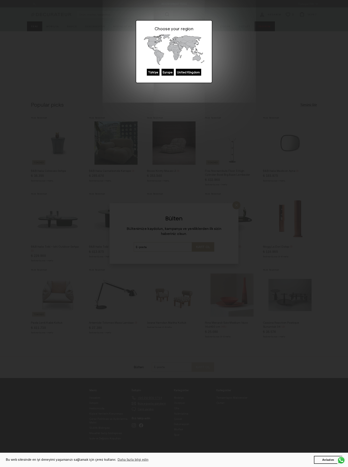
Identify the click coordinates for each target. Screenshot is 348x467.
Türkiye (153, 72)
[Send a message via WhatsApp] (341, 460)
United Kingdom (188, 72)
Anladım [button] (328, 459)
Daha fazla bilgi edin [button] (133, 459)
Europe (168, 72)
